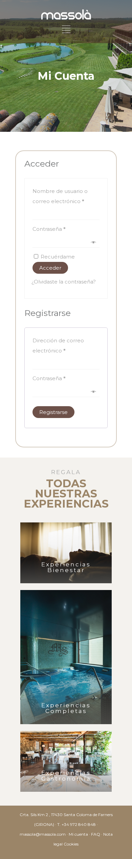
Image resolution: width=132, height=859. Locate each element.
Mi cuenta (78, 834)
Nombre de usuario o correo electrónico (60, 196)
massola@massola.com (43, 834)
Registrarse (53, 412)
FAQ (95, 834)
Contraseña (49, 229)
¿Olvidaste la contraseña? (63, 281)
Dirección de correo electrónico (58, 345)
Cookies (71, 843)
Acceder (50, 268)
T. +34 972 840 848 (76, 824)
